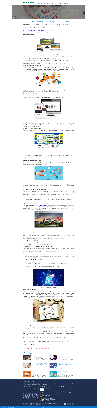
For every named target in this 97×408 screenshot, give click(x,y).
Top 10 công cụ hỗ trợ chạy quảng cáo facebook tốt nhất (65, 355)
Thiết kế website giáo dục (29, 384)
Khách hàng (54, 3)
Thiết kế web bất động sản (54, 383)
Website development (61, 388)
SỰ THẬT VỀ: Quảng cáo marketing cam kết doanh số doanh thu (39, 355)
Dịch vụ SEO (44, 403)
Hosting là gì (63, 390)
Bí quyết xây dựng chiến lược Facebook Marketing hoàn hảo (64, 364)
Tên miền (58, 403)
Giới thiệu (43, 3)
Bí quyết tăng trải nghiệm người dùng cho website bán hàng (36, 32)
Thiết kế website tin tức (36, 384)
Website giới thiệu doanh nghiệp (28, 383)
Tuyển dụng (66, 3)
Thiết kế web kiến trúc (62, 383)
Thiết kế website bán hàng (38, 383)
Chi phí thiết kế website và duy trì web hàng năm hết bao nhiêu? (39, 372)
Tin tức (60, 3)
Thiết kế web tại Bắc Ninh (65, 389)
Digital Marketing (49, 403)
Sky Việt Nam (25, 403)
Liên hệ (71, 3)
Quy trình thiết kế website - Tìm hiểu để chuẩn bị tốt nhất (65, 372)
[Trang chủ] (39, 3)
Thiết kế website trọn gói (43, 384)
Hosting (54, 403)
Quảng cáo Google (38, 403)
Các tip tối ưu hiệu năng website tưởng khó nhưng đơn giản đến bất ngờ (38, 30)
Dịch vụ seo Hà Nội (63, 392)
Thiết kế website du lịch (46, 383)
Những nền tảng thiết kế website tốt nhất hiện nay (34, 29)
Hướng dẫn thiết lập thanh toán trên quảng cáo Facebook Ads (39, 364)
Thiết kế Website (31, 403)
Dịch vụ (48, 3)
